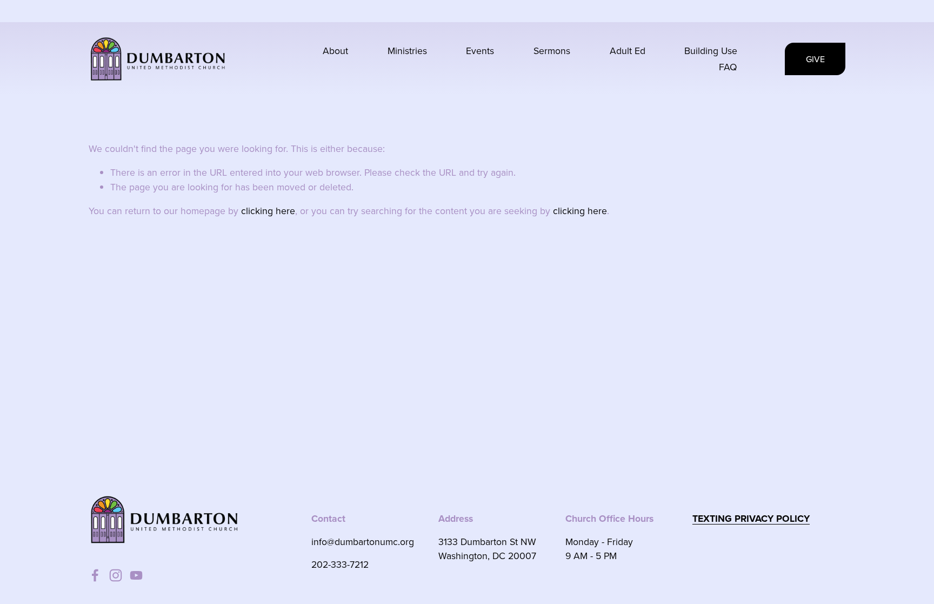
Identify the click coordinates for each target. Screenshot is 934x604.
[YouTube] (136, 575)
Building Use (710, 50)
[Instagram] (115, 575)
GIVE (815, 59)
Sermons (551, 50)
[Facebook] (95, 575)
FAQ (728, 67)
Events (480, 50)
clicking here (268, 210)
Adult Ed (627, 50)
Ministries (407, 50)
